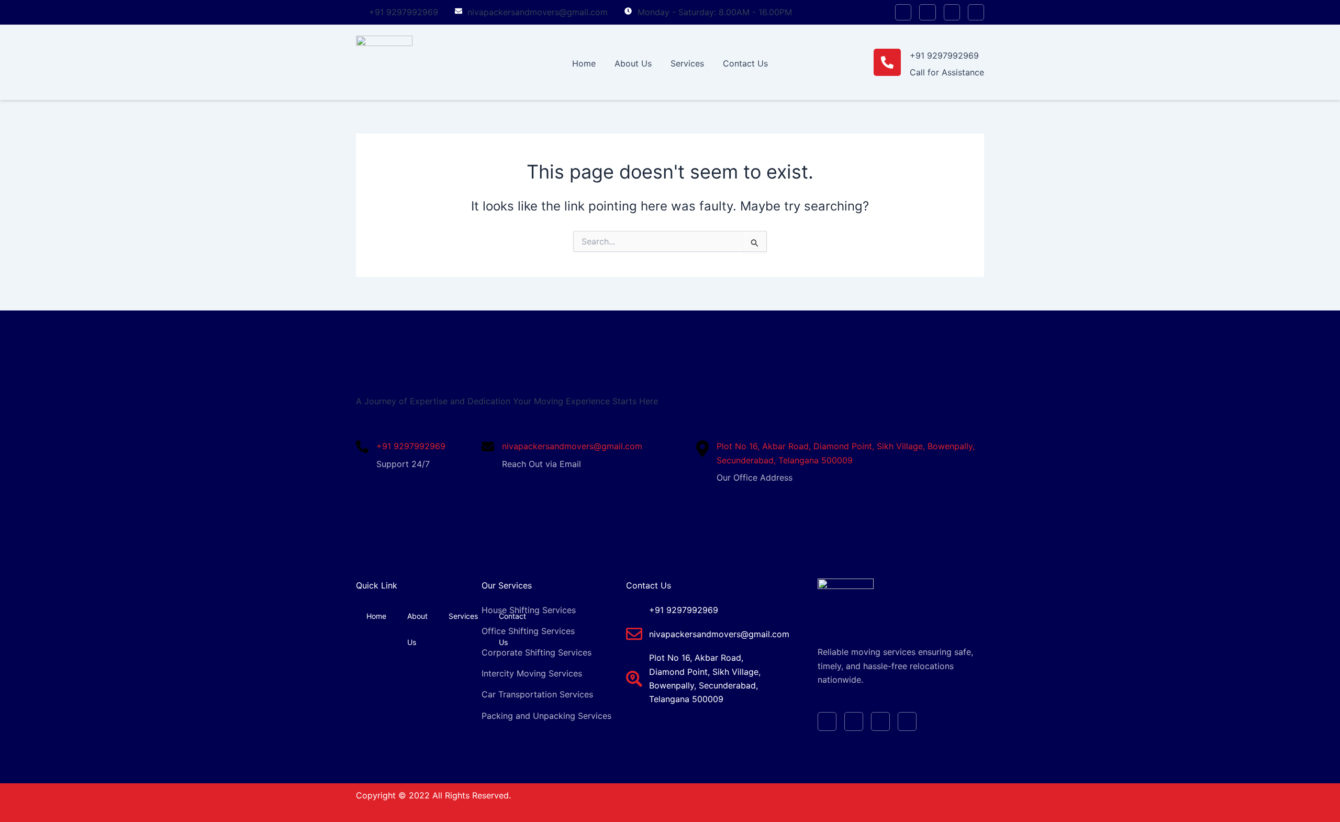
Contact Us (745, 63)
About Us (633, 63)
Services (687, 63)
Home (584, 63)
